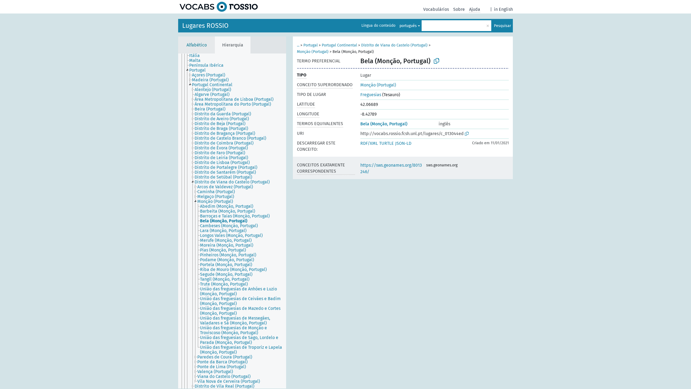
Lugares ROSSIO (205, 25)
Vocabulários (436, 9)
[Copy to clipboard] (436, 61)
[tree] (232, 220)
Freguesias (370, 94)
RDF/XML (369, 143)
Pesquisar (502, 26)
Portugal (310, 45)
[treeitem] (197, 55)
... (298, 45)
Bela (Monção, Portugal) (383, 123)
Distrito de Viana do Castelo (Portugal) (394, 45)
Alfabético (197, 45)
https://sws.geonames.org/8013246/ (391, 168)
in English (503, 9)
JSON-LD (403, 143)
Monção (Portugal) (312, 51)
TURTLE (386, 143)
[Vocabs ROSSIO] (218, 7)
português (408, 26)
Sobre (459, 9)
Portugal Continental (339, 45)
